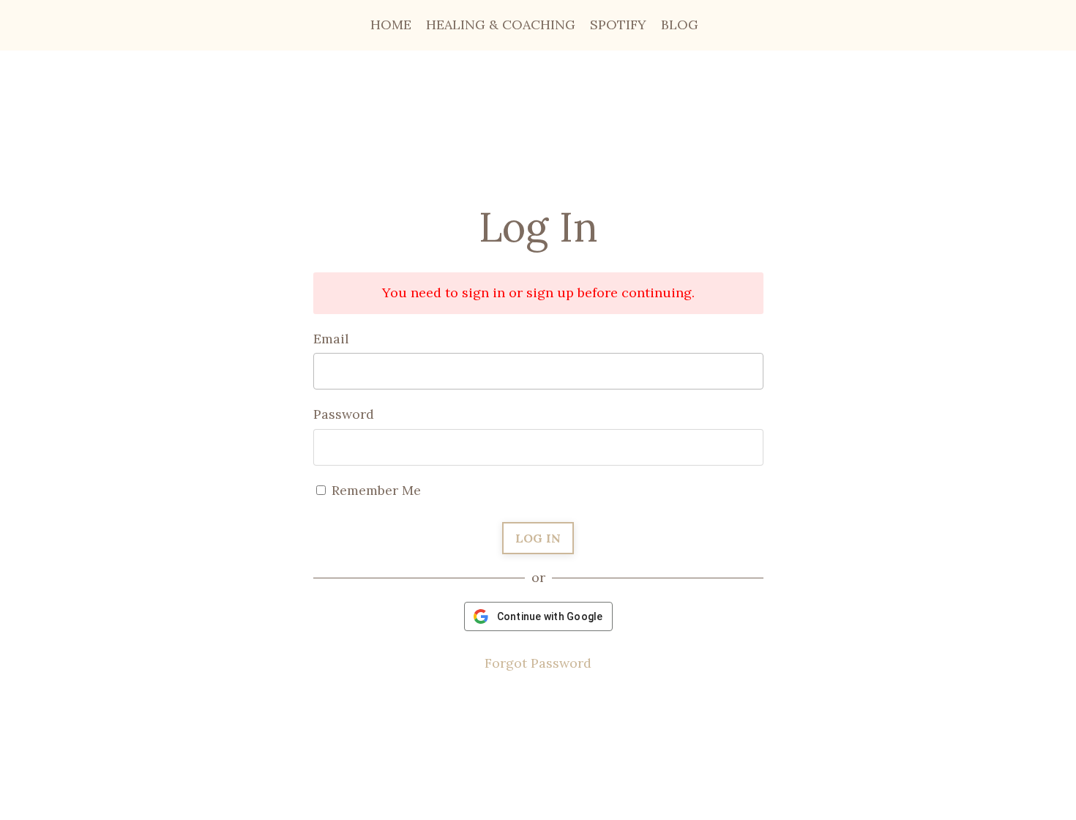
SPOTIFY (618, 24)
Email (331, 338)
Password (343, 414)
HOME (390, 24)
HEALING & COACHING (500, 24)
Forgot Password (538, 663)
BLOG (679, 24)
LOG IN (538, 538)
